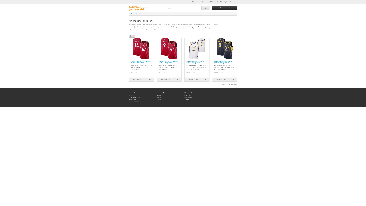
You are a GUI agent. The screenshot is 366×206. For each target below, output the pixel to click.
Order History (188, 97)
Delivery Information (134, 97)
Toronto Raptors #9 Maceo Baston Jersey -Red (168, 62)
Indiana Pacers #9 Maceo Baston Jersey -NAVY (223, 62)
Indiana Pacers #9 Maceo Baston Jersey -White (195, 62)
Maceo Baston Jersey (141, 13)
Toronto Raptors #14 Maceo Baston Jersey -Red (140, 62)
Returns (159, 97)
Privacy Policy (132, 99)
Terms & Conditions (134, 101)
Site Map (159, 99)
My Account (187, 95)
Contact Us (159, 95)
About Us (131, 95)
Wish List (186, 99)
